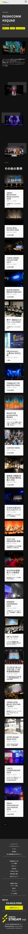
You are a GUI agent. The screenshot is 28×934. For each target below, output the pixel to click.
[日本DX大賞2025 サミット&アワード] (14, 497)
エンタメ (12, 28)
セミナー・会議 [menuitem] (14, 885)
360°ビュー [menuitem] (14, 866)
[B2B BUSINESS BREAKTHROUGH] (14, 279)
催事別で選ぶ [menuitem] (14, 883)
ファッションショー (20, 28)
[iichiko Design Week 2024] (14, 726)
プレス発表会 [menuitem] (14, 893)
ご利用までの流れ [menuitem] (14, 871)
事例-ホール (5, 28)
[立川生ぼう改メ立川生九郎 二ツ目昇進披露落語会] (14, 656)
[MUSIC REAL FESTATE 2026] (14, 217)
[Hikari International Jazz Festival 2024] (14, 792)
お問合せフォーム (14, 908)
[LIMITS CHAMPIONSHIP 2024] (14, 757)
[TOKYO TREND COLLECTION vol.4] (14, 247)
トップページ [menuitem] (14, 844)
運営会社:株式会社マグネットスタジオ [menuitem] (13, 926)
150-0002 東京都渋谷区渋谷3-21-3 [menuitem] (13, 924)
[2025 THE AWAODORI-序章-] (14, 528)
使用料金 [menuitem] (14, 868)
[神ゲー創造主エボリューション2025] (14, 309)
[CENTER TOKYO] (14, 437)
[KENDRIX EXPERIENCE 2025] (14, 591)
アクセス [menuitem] (14, 849)
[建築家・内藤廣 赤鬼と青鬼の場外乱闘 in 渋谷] (14, 465)
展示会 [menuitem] (14, 888)
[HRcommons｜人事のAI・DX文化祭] (14, 340)
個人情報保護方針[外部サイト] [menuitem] (14, 854)
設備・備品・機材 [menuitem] (14, 874)
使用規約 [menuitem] (14, 851)
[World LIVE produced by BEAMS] (14, 402)
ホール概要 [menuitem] (14, 863)
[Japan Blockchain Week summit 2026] (14, 182)
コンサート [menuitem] (14, 891)
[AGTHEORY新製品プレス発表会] (14, 560)
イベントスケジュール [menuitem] (14, 846)
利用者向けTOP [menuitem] (14, 861)
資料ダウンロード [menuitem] (14, 876)
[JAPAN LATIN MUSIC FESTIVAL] (14, 691)
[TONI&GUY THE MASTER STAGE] (14, 372)
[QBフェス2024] (14, 626)
